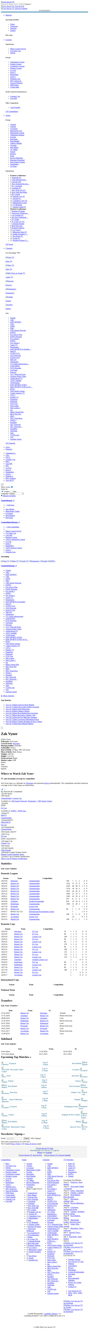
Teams (8, 115)
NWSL (13, 53)
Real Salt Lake (17, 226)
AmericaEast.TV (16, 379)
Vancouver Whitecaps (31, 1230)
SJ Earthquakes (33, 1235)
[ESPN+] (52, 561)
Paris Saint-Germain (17, 162)
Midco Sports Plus (17, 412)
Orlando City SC (19, 196)
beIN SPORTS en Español (15, 602)
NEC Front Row (16, 418)
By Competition (16, 792)
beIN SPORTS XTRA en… (52, 1240)
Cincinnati (31, 1201)
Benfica (13, 154)
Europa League (15, 64)
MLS (7, 462)
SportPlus (13, 429)
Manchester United (17, 133)
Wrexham (16, 744)
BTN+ (12, 389)
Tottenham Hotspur (17, 135)
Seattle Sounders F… (20, 234)
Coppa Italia (14, 87)
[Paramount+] (34, 561)
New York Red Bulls (19, 192)
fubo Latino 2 (15, 408)
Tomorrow (14, 26)
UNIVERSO (15, 366)
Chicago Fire (16, 182)
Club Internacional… (19, 180)
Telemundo (14, 362)
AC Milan (14, 150)
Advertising (72, 1266)
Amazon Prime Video (18, 376)
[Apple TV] (24, 561)
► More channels (7, 696)
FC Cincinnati (17, 186)
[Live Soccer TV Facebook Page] (74, 1245)
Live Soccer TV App (76, 1262)
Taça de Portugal (16, 83)
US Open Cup (15, 51)
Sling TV (71, 1164)
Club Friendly (15, 107)
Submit (26, 1138)
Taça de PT (10, 480)
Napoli (12, 152)
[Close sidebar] (2, 728)
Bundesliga (14, 75)
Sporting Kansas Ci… (21, 240)
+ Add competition (12, 527)
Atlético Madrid (16, 143)
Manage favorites (9, 496)
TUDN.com (14, 435)
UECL (8, 457)
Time (14, 491)
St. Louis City (33, 1239)
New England (33, 1199)
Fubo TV (71, 1166)
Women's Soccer (74, 1259)
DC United (16, 194)
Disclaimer (72, 1270)
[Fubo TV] (5, 561)
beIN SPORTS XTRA (18, 385)
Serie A (13, 72)
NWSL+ (13, 420)
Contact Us (72, 1287)
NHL (80, 1293)
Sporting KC (33, 1260)
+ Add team (10, 505)
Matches (9, 15)
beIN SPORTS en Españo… (20, 349)
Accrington (15, 917)
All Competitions (12, 111)
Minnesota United (35, 1250)
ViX (11, 437)
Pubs (70, 1276)
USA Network (15, 356)
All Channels (10, 443)
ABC (12, 320)
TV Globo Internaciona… (19, 364)
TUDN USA (15, 353)
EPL (7, 466)
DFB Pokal (14, 85)
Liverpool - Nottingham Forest (71, 1208)
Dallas (30, 1237)
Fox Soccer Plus (16, 335)
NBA (70, 1293)
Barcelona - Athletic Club (71, 1200)
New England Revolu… (21, 184)
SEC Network (15, 425)
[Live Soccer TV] (8, 2)
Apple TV (14, 345)
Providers (71, 1274)
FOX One (14, 404)
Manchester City (16, 131)
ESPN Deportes (16, 337)
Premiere (13, 422)
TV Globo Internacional (14, 616)
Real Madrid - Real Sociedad (72, 1196)
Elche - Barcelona (77, 1191)
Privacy (71, 1268)
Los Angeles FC (18, 215)
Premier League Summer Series (12, 854)
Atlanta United (34, 1224)
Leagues (9, 40)
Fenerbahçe (14, 164)
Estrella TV (14, 397)
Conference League (17, 66)
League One (33, 906)
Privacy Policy (15, 1144)
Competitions (6, 522)
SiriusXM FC (6, 822)
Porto (12, 156)
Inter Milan (14, 147)
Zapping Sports (15, 439)
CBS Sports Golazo (17, 391)
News (8, 447)
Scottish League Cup (40, 960)
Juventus (13, 145)
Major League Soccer (18, 49)
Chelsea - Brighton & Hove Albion (74, 1213)
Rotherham (15, 904)
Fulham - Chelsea (77, 1193)
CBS (12, 324)
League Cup (17, 798)
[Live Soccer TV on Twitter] (74, 1249)
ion (11, 410)
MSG (12, 416)
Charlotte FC (16, 188)
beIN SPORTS (15, 322)
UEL (7, 455)
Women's (9, 449)
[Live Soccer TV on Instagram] (74, 1253)
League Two (33, 917)
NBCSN (13, 360)
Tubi (12, 433)
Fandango (13, 399)
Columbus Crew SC (20, 201)
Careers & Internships (76, 1272)
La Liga (13, 70)
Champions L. (11, 453)
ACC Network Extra (17, 374)
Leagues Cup (15, 96)
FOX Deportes (15, 368)
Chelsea (13, 127)
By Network (5, 792)
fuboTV (13, 351)
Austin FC (16, 238)
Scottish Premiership (36, 901)
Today (12, 24)
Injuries (3, 769)
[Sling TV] (14, 561)
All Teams (9, 244)
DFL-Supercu (11, 478)
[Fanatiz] (44, 561)
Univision (13, 370)
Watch (3, 762)
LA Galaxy (17, 230)
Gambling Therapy (51, 1314)
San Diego (33, 1256)
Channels (9, 248)
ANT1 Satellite (15, 381)
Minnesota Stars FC (20, 232)
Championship (6, 798)
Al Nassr (13, 166)
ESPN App (22, 811)
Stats (2, 764)
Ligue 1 (13, 77)
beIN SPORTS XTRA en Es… (17, 639)
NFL (75, 1293)
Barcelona (14, 139)
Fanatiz (13, 318)
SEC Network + (16, 427)
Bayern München (16, 158)
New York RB (33, 1208)
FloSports (13, 402)
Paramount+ (14, 347)
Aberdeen (14, 901)
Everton (13, 137)
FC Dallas (15, 219)
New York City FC (19, 190)
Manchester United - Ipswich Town (72, 1221)
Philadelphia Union (20, 203)
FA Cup (4, 808)
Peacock (13, 372)
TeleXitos (13, 431)
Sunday (13, 31)
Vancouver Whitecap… (20, 213)
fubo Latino (14, 406)
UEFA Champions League (15, 539)
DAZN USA (15, 358)
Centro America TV (17, 393)
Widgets (71, 1264)
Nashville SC (16, 178)
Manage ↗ (10, 501)
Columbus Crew (35, 1216)
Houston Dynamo (18, 211)
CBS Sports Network (18, 330)
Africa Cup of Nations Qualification (14, 859)
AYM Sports (15, 383)
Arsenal (13, 124)
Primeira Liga (15, 79)
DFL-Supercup (15, 81)
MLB (70, 1295)
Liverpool (13, 129)
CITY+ (13, 395)
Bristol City (15, 883)
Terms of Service (30, 1144)
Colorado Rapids (18, 224)
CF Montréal (17, 205)
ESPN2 (13, 332)
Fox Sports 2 (15, 343)
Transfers (4, 767)
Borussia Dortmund (17, 160)
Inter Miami (32, 1195)
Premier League (16, 68)
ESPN (12, 326)
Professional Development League (41, 912)
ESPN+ (13, 341)
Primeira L (9, 476)
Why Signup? (36, 1138)
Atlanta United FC (19, 207)
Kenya (46, 783)
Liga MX (13, 98)
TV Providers (68, 1160)
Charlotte (31, 1204)
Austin (31, 1258)
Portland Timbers (18, 228)
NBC (12, 328)
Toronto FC (17, 199)
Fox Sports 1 (15, 339)
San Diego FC (18, 236)
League (6, 491)
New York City (33, 1206)
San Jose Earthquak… (20, 217)
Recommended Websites (73, 1279)
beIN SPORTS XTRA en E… (21, 387)
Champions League (17, 62)
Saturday (13, 28)
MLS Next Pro (15, 414)
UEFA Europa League (14, 548)
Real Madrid (14, 141)
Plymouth (14, 906)
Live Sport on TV (74, 1291)
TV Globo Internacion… (52, 1213)
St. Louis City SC (18, 222)
